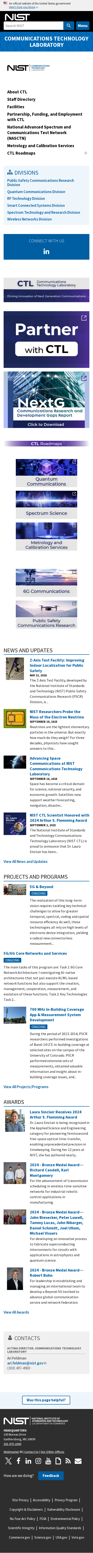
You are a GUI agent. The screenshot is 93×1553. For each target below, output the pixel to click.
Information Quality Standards (60, 1528)
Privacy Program (66, 1500)
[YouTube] (48, 1461)
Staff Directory (21, 99)
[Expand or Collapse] (85, 153)
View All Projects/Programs (26, 1086)
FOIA (43, 1519)
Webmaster (11, 1452)
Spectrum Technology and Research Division (43, 212)
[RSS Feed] (68, 1461)
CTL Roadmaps (21, 153)
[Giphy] (58, 1461)
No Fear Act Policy (22, 1519)
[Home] (17, 17)
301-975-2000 (12, 1444)
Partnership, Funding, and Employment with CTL (44, 116)
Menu (83, 25)
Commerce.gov (19, 1537)
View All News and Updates (26, 861)
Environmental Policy (65, 1519)
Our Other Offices (52, 1452)
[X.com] (9, 1461)
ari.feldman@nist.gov (25, 1363)
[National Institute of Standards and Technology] (36, 1420)
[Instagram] (38, 1461)
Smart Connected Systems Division (36, 205)
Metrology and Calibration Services (40, 145)
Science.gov (42, 1537)
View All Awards (16, 1312)
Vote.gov (78, 1537)
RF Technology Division (26, 198)
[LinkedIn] (46, 251)
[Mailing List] (78, 1461)
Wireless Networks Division (29, 219)
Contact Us (31, 1452)
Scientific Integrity (21, 1528)
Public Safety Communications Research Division (40, 182)
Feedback (51, 1475)
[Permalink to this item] (56, 650)
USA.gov (61, 1537)
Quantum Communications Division (36, 191)
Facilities (15, 106)
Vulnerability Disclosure (63, 1509)
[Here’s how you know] (46, 5)
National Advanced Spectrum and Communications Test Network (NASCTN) (39, 132)
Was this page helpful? (46, 1400)
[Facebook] (18, 1461)
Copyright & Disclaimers (26, 1509)
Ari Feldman (16, 1358)
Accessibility (41, 1500)
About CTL (17, 92)
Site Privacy (20, 1500)
